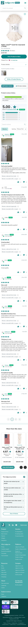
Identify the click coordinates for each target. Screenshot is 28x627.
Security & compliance (6, 551)
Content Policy (5, 624)
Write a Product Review (14, 79)
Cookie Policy (13, 624)
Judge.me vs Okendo (19, 570)
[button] (21, 467)
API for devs (4, 574)
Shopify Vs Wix (18, 559)
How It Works (14, 514)
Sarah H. (7, 134)
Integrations (3, 540)
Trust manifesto (4, 555)
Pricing (2, 547)
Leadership (3, 585)
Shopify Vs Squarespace (20, 555)
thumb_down (24, 182)
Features (3, 536)
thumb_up (18, 182)
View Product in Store (14, 56)
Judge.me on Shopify (19, 547)
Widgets (3, 538)
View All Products (8, 467)
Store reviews (4, 534)
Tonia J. (7, 365)
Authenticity (14, 623)
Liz (5, 277)
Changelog (3, 577)
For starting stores (19, 534)
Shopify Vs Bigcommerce (20, 549)
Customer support (5, 549)
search (25, 8)
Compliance (20, 623)
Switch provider (18, 574)
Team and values (5, 583)
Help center (3, 572)
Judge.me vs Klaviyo (19, 572)
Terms (4, 623)
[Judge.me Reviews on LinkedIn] (13, 525)
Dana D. (7, 235)
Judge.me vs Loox (19, 566)
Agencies (3, 570)
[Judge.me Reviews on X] (9, 525)
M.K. (6, 394)
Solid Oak (15, 60)
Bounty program (18, 585)
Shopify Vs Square (19, 557)
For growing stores (19, 536)
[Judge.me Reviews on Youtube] (16, 525)
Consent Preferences (21, 624)
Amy (6, 306)
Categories (3, 596)
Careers (3, 587)
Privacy (9, 623)
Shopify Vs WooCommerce (18, 552)
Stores (2, 594)
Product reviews (4, 531)
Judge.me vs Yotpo (19, 568)
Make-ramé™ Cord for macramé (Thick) (13, 45)
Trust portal (3, 553)
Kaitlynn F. (8, 332)
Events (2, 568)
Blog (2, 566)
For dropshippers (18, 531)
